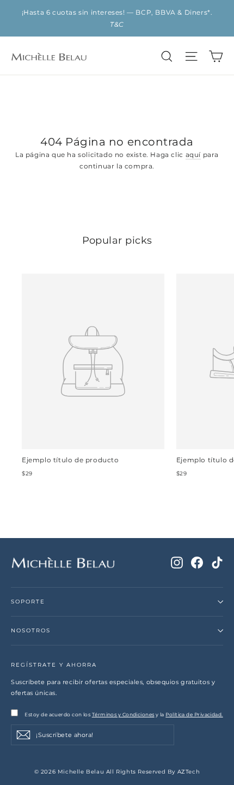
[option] (117, 18)
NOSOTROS (31, 630)
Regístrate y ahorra (54, 664)
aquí (193, 154)
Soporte (28, 601)
